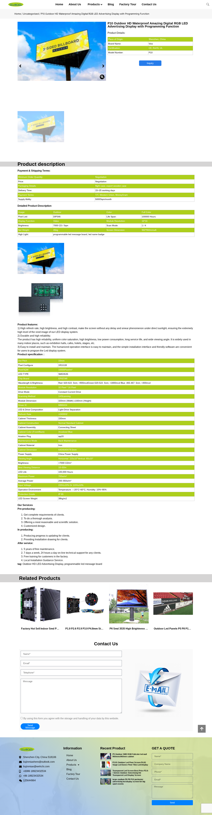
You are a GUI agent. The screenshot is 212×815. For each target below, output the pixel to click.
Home (59, 4)
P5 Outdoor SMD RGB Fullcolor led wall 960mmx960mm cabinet (130, 755)
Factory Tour (127, 4)
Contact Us (149, 4)
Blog (111, 4)
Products (94, 4)
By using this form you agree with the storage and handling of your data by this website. (71, 718)
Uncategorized (31, 13)
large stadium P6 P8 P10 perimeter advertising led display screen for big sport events (129, 781)
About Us (75, 4)
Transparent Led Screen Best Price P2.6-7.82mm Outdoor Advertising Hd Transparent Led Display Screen (131, 773)
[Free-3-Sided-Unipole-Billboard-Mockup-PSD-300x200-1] (62, 51)
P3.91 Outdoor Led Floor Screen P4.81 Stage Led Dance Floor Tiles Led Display (130, 763)
